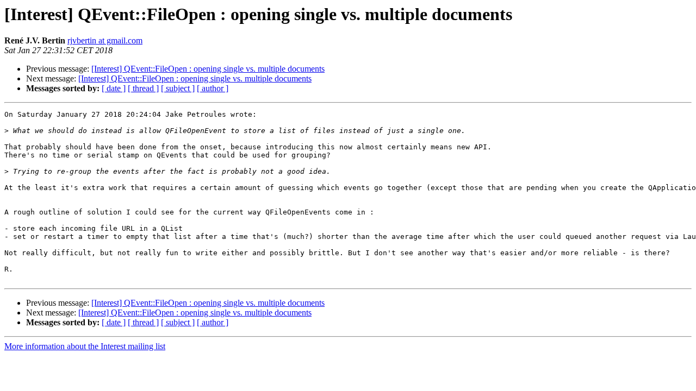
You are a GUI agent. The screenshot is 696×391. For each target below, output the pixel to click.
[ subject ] (178, 88)
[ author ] (212, 88)
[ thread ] (143, 88)
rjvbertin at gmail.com (104, 40)
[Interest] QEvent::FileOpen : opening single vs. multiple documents (208, 68)
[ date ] (114, 88)
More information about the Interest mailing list (84, 346)
